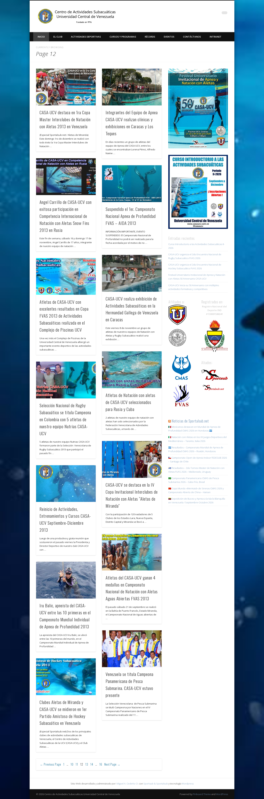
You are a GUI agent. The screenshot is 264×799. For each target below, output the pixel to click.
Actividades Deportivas (86, 36)
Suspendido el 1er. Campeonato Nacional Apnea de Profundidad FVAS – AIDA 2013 (131, 216)
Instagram (210, 14)
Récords (150, 36)
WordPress (222, 794)
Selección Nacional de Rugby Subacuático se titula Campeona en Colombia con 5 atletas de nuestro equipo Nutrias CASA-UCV (65, 419)
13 (86, 764)
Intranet (215, 36)
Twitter (202, 14)
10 (72, 764)
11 (77, 764)
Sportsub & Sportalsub (155, 783)
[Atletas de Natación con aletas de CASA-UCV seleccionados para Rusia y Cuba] (132, 369)
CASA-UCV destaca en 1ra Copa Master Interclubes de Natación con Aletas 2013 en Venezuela (65, 119)
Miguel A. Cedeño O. (127, 783)
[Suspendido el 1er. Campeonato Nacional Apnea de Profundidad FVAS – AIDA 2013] (132, 183)
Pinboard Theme (202, 794)
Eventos (169, 36)
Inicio (41, 36)
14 (91, 764)
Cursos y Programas (123, 36)
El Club (57, 36)
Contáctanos (192, 36)
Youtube (217, 14)
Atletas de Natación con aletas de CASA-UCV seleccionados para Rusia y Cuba (130, 402)
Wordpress (188, 783)
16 (100, 764)
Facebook (195, 14)
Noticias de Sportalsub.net (190, 421)
